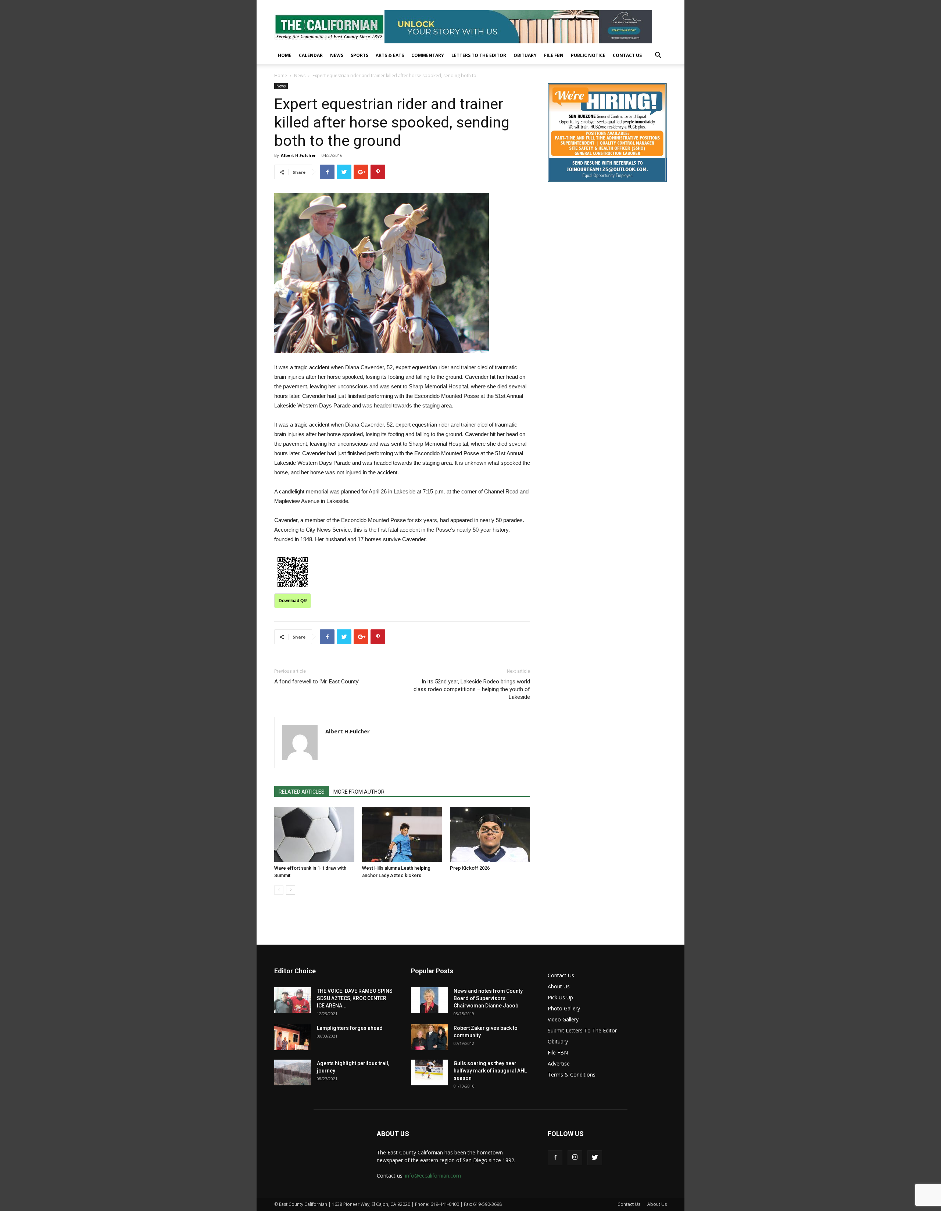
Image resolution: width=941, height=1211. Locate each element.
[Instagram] (575, 1157)
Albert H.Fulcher (298, 155)
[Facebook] (555, 1157)
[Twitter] (594, 1157)
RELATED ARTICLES (302, 792)
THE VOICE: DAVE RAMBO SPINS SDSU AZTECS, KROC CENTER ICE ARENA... (355, 998)
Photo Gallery (564, 1008)
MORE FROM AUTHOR (358, 792)
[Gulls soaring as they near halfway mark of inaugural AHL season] (429, 1072)
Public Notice (588, 55)
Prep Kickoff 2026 (470, 868)
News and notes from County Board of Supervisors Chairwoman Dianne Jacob (488, 998)
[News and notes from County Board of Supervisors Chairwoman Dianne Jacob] (429, 1000)
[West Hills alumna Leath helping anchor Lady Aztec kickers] (402, 834)
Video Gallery (563, 1019)
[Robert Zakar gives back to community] (429, 1037)
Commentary (427, 55)
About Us (559, 986)
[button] (658, 56)
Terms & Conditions (571, 1074)
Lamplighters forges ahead (350, 1028)
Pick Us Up (560, 997)
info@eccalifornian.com (433, 1175)
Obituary (525, 55)
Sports (359, 55)
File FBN (553, 55)
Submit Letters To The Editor (582, 1030)
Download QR (293, 600)
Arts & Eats (390, 55)
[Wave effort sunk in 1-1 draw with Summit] (314, 834)
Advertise (559, 1063)
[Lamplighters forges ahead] (292, 1037)
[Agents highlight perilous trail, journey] (292, 1072)
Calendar (311, 55)
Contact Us (627, 55)
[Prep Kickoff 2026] (490, 834)
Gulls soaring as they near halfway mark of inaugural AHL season (490, 1070)
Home (284, 55)
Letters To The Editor (478, 55)
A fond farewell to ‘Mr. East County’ (316, 681)
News (336, 55)
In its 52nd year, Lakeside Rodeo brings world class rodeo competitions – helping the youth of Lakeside (472, 689)
